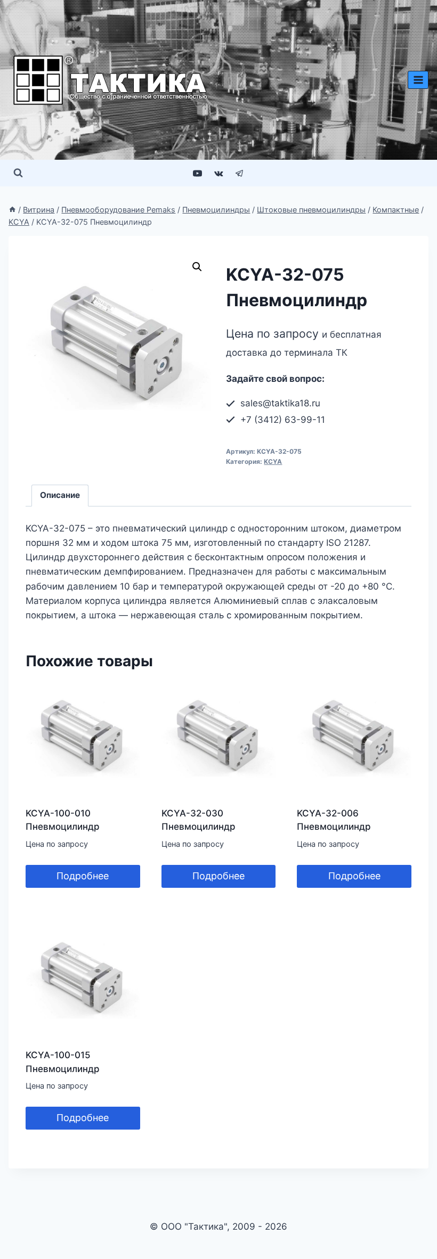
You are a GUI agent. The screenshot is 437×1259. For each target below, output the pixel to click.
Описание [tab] (60, 495)
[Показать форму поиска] (18, 173)
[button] (197, 266)
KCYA (273, 461)
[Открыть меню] (418, 79)
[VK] (218, 173)
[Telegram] (239, 173)
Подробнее (82, 875)
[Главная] (12, 209)
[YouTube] (198, 173)
